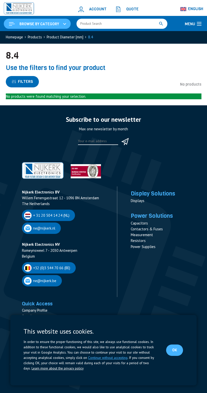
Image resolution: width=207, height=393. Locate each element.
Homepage (14, 37)
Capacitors (139, 223)
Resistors (138, 240)
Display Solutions (153, 193)
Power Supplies (143, 246)
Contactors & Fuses (147, 229)
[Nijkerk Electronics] (19, 9)
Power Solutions (152, 215)
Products (35, 37)
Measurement (142, 234)
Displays (137, 200)
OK (174, 350)
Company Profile (34, 310)
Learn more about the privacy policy (58, 368)
